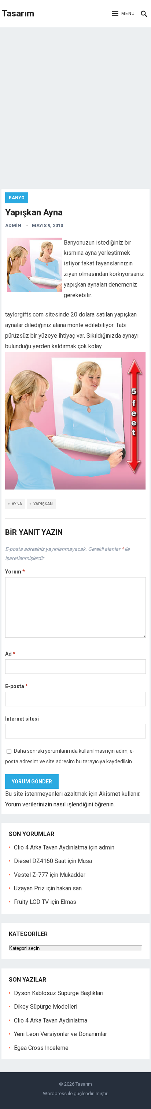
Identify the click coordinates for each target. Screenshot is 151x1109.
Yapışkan (43, 504)
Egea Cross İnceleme (41, 1047)
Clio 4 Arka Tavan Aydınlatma (50, 847)
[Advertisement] (75, 106)
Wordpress (55, 1093)
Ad (10, 654)
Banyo (17, 197)
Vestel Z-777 (31, 874)
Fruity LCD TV (31, 901)
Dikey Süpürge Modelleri (45, 1006)
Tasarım (17, 13)
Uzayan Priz (29, 888)
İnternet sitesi (22, 719)
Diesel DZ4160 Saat (40, 860)
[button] (123, 14)
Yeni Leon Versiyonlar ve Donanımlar (60, 1034)
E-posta (16, 686)
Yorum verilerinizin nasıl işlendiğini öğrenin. (60, 804)
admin (13, 225)
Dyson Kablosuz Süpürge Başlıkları (58, 993)
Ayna (17, 504)
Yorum (15, 572)
